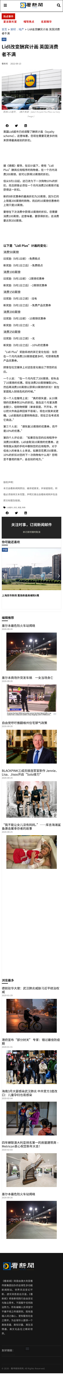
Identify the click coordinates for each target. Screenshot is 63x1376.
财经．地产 (17, 29)
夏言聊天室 (10, 21)
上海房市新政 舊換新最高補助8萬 (20, 595)
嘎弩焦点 (29, 21)
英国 (4, 39)
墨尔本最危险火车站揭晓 (18, 625)
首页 (4, 29)
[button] (7, 125)
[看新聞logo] (31, 7)
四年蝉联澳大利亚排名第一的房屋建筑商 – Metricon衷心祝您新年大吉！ (30, 1144)
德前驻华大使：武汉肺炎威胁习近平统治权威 (30, 990)
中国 (5, 549)
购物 (23, 507)
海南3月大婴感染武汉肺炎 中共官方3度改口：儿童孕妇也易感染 (29, 1093)
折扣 (15, 507)
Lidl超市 (10, 507)
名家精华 (46, 21)
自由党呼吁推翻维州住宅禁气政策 (24, 722)
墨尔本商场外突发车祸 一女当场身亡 (27, 677)
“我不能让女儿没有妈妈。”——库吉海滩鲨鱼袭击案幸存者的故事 (31, 826)
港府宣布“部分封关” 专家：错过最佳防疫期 (31, 1041)
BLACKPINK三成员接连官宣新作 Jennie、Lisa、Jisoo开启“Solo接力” (30, 772)
